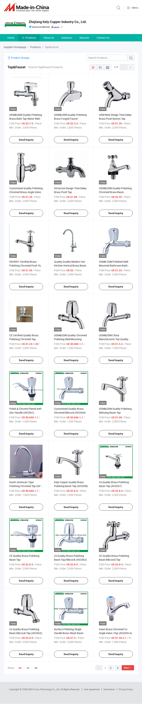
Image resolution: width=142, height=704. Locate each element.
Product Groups (20, 57)
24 (19, 667)
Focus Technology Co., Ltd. (46, 689)
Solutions (66, 37)
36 (27, 668)
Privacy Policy (126, 689)
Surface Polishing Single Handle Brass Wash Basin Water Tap (68, 633)
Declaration (109, 689)
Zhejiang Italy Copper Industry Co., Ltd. (58, 22)
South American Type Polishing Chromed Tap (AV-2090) (25, 486)
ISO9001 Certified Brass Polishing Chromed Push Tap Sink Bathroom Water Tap (25, 265)
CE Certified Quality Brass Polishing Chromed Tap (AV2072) (23, 339)
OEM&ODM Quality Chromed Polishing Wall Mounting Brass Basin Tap (70, 339)
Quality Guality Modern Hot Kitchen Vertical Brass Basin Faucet (70, 265)
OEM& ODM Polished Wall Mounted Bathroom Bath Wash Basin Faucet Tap (113, 265)
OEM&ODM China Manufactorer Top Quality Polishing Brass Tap (113, 339)
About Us (48, 37)
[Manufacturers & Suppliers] (27, 7)
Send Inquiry (26, 139)
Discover (84, 37)
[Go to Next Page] (130, 67)
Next (126, 667)
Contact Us (103, 37)
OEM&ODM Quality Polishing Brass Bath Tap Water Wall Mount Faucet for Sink (25, 118)
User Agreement (92, 689)
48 (35, 668)
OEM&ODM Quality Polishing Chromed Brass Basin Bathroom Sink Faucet (115, 192)
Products (31, 37)
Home (10, 37)
